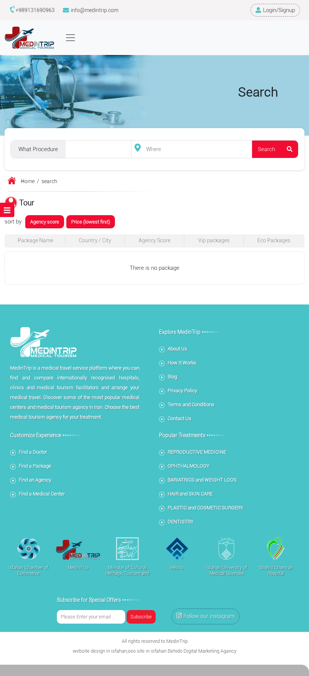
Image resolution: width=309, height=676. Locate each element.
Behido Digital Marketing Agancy (202, 651)
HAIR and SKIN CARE (190, 494)
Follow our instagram (209, 616)
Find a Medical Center (42, 494)
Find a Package (35, 466)
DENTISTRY (181, 522)
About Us (177, 349)
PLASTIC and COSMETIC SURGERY (205, 508)
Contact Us (179, 418)
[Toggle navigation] (70, 37)
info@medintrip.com (94, 10)
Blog (172, 376)
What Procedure (38, 149)
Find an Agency (35, 480)
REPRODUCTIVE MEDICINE (197, 452)
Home (28, 181)
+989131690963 (35, 10)
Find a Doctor (33, 452)
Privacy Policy (182, 390)
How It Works (182, 363)
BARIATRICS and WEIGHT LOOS (202, 480)
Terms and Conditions (191, 404)
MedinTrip (177, 641)
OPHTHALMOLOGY (189, 466)
